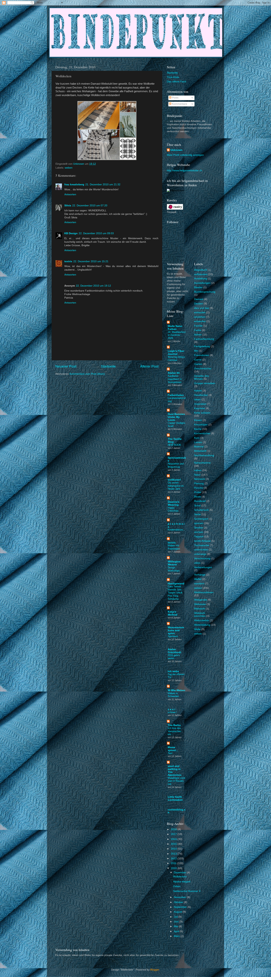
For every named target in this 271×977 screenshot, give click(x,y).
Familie (198, 325)
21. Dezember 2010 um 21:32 (102, 184)
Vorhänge (199, 574)
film (196, 350)
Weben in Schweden (173, 695)
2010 (174, 868)
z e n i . (172, 709)
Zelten (176, 886)
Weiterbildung (202, 624)
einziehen (199, 317)
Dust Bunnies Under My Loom (176, 417)
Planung (199, 483)
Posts (174, 97)
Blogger (154, 969)
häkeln (198, 390)
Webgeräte (200, 599)
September (180, 907)
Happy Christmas (173, 509)
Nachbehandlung (204, 455)
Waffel (197, 579)
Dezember (180, 872)
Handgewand (176, 583)
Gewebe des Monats (201, 377)
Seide (197, 514)
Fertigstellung (202, 346)
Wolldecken (180, 876)
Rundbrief (200, 501)
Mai (176, 926)
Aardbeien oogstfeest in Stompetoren (175, 379)
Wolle (197, 629)
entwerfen (200, 321)
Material (199, 446)
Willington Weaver (174, 563)
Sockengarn (201, 518)
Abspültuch (200, 269)
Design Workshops (174, 569)
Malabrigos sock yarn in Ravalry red (176, 781)
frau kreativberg (74, 184)
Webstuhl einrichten (200, 614)
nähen (197, 470)
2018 (174, 829)
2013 (174, 853)
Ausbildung (200, 278)
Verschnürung (202, 558)
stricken (198, 532)
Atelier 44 (174, 373)
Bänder (198, 287)
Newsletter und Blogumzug (176, 465)
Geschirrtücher (202, 368)
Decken (198, 303)
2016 (174, 839)
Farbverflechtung (204, 339)
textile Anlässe (202, 541)
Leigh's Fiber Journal (176, 352)
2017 (174, 834)
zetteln (198, 633)
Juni (176, 921)
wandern (199, 583)
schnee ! (172, 712)
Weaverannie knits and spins (176, 630)
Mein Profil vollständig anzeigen (185, 155)
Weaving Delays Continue (176, 358)
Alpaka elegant (181, 881)
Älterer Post (149, 366)
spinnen (198, 523)
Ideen (197, 399)
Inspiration (200, 404)
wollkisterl (174, 479)
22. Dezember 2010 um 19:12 (93, 285)
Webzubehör (201, 620)
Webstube (200, 604)
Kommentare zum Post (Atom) (87, 374)
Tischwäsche (201, 545)
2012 (174, 858)
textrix (68, 261)
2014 (174, 848)
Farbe (197, 330)
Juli (176, 916)
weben (68, 167)
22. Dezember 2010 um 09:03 (96, 233)
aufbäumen (200, 274)
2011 (174, 863)
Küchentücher (202, 433)
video (197, 563)
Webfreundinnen (203, 592)
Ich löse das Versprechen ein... (174, 731)
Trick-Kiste (173, 77)
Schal (197, 505)
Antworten (70, 194)
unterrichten (201, 549)
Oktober (179, 902)
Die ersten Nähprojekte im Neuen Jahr (176, 485)
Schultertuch (201, 510)
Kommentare (179, 104)
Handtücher (201, 395)
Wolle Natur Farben (175, 327)
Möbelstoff (200, 451)
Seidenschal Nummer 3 (186, 891)
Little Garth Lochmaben (175, 798)
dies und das (201, 308)
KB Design (71, 233)
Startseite (108, 366)
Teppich (198, 536)
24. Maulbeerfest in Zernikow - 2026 (177, 335)
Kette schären (202, 412)
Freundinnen (201, 355)
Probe (197, 492)
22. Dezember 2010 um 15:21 (90, 261)
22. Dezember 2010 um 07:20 (89, 205)
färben (198, 334)
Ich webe (173, 671)
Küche (197, 429)
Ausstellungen (202, 283)
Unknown (177, 150)
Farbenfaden (176, 395)
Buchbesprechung (204, 291)
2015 (174, 844)
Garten (198, 364)
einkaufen (200, 312)
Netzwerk (199, 479)
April (177, 931)
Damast (198, 299)
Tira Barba (174, 725)
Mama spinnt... (173, 749)
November (180, 897)
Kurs (196, 437)
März (177, 936)
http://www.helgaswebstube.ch (184, 170)
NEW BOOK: (175, 445)
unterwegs (200, 554)
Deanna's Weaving (173, 503)
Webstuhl (199, 608)
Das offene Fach (176, 81)
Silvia (67, 205)
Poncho (198, 487)
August (178, 911)
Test (170, 753)
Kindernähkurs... (176, 529)
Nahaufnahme (202, 462)
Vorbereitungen (203, 567)
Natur (197, 474)
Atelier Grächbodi (174, 651)
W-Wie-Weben (176, 690)
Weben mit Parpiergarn (174, 547)
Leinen (198, 442)
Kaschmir (199, 408)
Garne (197, 359)
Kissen (198, 420)
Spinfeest (173, 636)
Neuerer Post (65, 366)
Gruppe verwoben (204, 383)
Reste (197, 496)
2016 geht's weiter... (174, 657)
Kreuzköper (201, 424)
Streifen (198, 527)
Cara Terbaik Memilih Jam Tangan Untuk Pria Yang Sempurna (175, 592)
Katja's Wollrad (172, 613)
